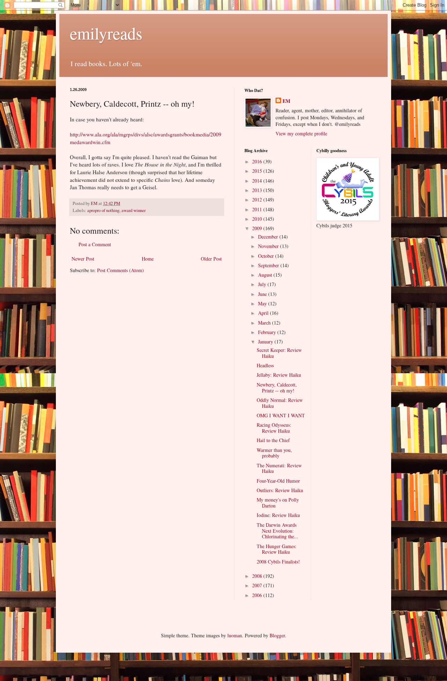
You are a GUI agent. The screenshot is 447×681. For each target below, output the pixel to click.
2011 (257, 209)
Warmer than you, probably (274, 453)
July (263, 284)
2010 (257, 218)
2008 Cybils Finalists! (278, 561)
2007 (257, 585)
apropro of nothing (103, 210)
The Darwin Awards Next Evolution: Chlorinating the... (277, 531)
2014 (257, 180)
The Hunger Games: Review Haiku (276, 549)
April (264, 313)
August (265, 274)
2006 (257, 595)
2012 (257, 199)
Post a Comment (95, 244)
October (266, 256)
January (266, 341)
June (263, 294)
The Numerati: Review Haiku (279, 468)
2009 (257, 228)
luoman (234, 635)
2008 (257, 576)
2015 (257, 171)
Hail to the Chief (273, 440)
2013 (257, 190)
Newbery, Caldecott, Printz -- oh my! (277, 387)
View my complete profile (301, 133)
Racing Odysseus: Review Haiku (274, 427)
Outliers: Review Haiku (280, 490)
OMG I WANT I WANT (281, 415)
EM (286, 101)
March (265, 322)
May (263, 303)
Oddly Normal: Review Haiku (280, 403)
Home (148, 258)
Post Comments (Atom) (120, 270)
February (267, 332)
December (268, 236)
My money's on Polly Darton (278, 502)
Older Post (211, 258)
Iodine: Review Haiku (278, 515)
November (269, 246)
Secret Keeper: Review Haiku (279, 353)
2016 (257, 161)
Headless (265, 365)
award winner (134, 210)
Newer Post (83, 258)
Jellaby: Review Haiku (279, 374)
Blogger (277, 635)
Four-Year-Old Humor (278, 480)
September (269, 265)
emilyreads (106, 33)
